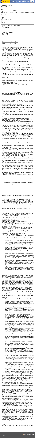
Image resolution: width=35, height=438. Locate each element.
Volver (33, 431)
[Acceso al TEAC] (32, 2)
